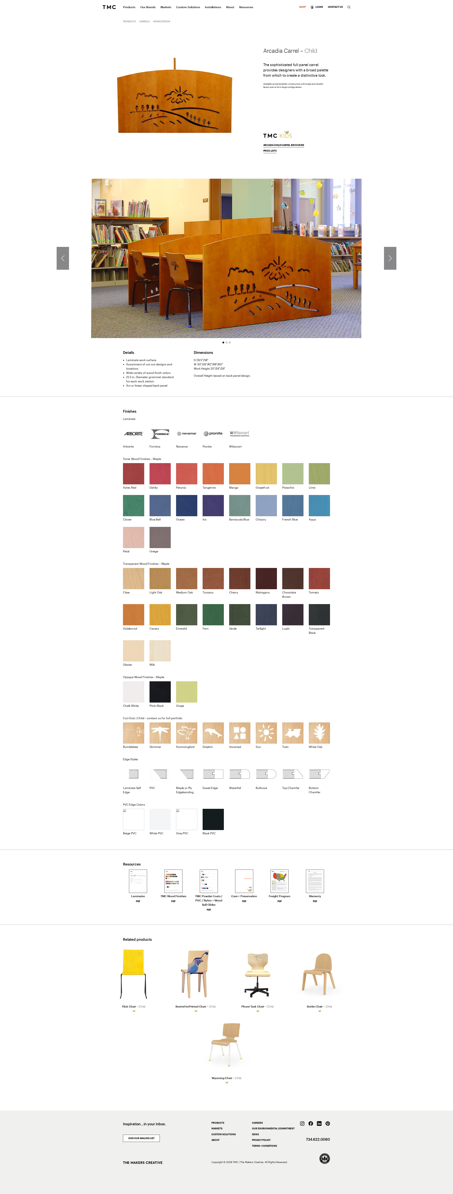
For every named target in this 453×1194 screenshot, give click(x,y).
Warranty (315, 898)
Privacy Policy (261, 1140)
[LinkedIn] (319, 1123)
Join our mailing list (141, 1138)
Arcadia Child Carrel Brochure (283, 145)
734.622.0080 (318, 1139)
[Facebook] (310, 1123)
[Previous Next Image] (390, 258)
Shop (302, 6)
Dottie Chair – (319, 1006)
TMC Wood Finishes (173, 898)
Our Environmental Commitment (273, 1128)
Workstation (161, 21)
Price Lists (270, 150)
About (230, 7)
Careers (257, 1122)
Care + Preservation (244, 898)
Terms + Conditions (264, 1145)
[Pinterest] (327, 1123)
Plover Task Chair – (257, 1006)
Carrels (144, 21)
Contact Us (335, 6)
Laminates (138, 898)
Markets (165, 7)
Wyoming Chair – (227, 1078)
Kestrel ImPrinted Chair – (195, 1006)
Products (129, 7)
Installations (213, 7)
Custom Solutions (188, 7)
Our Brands (148, 7)
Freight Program (279, 898)
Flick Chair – (133, 1006)
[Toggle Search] (349, 7)
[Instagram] (302, 1123)
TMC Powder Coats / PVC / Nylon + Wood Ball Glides (208, 902)
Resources (246, 7)
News (255, 1134)
